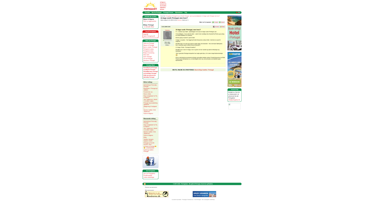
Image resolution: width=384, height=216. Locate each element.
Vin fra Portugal (147, 58)
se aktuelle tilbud (149, 27)
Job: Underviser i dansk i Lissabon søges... (150, 100)
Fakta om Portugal (148, 43)
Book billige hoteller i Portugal (204, 70)
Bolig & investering (148, 53)
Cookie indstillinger (148, 177)
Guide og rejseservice (149, 75)
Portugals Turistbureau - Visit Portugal (191, 199)
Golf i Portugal (147, 56)
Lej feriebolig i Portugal (149, 73)
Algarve (163, 2)
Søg (185, 12)
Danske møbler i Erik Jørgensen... (150, 110)
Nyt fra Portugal (156, 12)
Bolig (145, 137)
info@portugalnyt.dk (234, 100)
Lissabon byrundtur (176, 199)
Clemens (179, 20)
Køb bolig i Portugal (148, 77)
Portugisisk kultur (148, 51)
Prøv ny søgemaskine (149, 21)
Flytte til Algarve (148, 113)
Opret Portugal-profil (149, 36)
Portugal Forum (168, 12)
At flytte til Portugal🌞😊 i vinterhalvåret (150, 147)
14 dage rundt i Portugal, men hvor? (211, 16)
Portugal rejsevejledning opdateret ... (150, 103)
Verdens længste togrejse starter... (148, 140)
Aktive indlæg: (147, 82)
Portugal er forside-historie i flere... (149, 143)
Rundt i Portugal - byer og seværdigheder (191, 16)
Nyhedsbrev (178, 12)
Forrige (216, 22)
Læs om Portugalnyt (149, 173)
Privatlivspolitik (147, 175)
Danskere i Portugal (149, 60)
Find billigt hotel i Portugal (150, 71)
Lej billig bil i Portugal (149, 69)
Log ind (145, 34)
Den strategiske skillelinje (208, 199)
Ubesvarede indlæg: (149, 118)
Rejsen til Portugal (148, 45)
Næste (222, 22)
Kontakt (217, 26)
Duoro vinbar (147, 94)
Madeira (163, 7)
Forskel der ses (148, 92)
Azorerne (163, 4)
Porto (162, 9)
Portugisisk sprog (148, 49)
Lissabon (163, 5)
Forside (147, 12)
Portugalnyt (168, 16)
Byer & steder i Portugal (150, 47)
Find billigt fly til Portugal (150, 67)
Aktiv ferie (146, 55)
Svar (223, 26)
